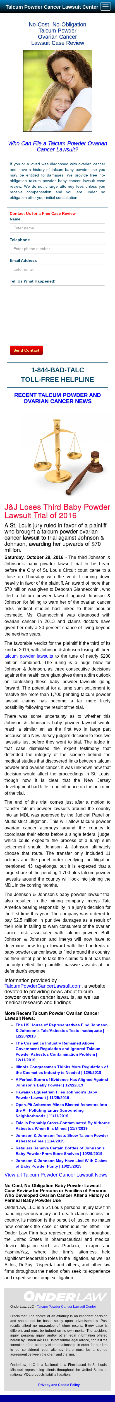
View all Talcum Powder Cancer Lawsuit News (55, 1174)
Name (15, 219)
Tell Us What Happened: (33, 281)
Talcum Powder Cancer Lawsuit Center (52, 7)
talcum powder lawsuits (28, 656)
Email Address (23, 260)
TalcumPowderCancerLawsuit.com (43, 985)
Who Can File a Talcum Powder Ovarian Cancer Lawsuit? (57, 146)
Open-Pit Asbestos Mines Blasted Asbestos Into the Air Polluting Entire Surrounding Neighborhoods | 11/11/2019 (61, 1110)
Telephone (20, 239)
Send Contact (26, 350)
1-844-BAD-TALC (57, 370)
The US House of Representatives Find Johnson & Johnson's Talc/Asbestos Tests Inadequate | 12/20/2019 (62, 1030)
